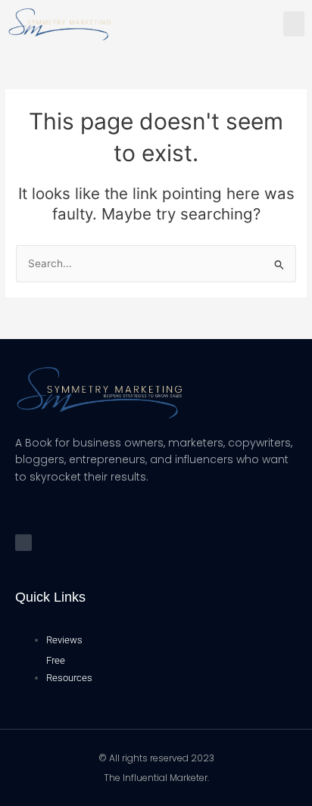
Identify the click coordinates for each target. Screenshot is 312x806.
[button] (293, 23)
